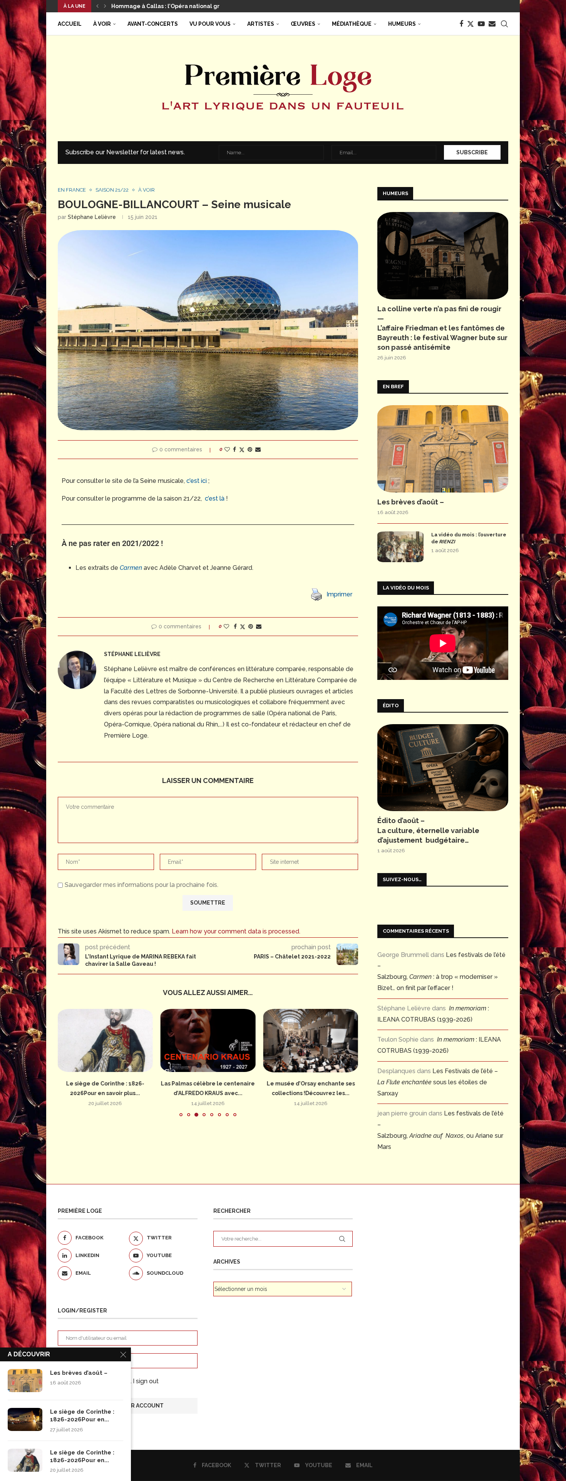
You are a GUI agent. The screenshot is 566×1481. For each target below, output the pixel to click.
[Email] (492, 24)
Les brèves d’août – (410, 502)
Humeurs (402, 24)
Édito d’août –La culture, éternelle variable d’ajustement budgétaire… (428, 830)
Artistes (260, 24)
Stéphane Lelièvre (92, 217)
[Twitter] (470, 24)
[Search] (504, 24)
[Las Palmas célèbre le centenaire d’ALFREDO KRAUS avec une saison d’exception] (208, 1040)
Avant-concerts (152, 24)
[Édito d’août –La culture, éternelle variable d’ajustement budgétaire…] (442, 767)
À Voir (102, 24)
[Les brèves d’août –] (442, 449)
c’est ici (196, 480)
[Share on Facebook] (234, 449)
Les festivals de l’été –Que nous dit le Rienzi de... (180, 6)
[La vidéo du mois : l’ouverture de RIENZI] (400, 546)
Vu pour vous (210, 24)
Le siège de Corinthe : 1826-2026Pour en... (82, 1415)
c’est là (214, 498)
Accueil (70, 24)
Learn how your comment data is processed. (236, 931)
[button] (97, 6)
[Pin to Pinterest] (250, 449)
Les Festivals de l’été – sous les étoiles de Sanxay (437, 1082)
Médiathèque (352, 24)
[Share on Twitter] (241, 449)
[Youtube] (481, 24)
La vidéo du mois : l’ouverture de (468, 538)
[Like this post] (227, 449)
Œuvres (303, 24)
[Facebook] (461, 24)
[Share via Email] (258, 449)
